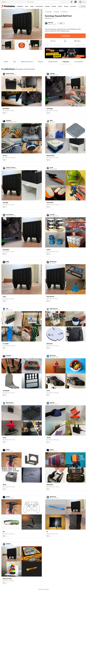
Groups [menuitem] (66, 6)
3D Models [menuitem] (20, 6)
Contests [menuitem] (47, 6)
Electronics (50, 155)
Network (50, 343)
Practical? (50, 202)
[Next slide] (40, 45)
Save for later (7, 578)
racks (48, 249)
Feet (4, 296)
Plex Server (50, 296)
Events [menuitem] (60, 6)
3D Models (49, 11)
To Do (48, 437)
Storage (5, 202)
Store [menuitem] (26, 6)
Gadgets (57, 11)
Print (48, 390)
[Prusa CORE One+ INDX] (65, 53)
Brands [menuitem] (54, 6)
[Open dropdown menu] (84, 16)
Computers (64, 11)
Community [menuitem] (39, 6)
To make (6, 343)
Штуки (5, 155)
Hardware (50, 484)
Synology (6, 108)
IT (47, 531)
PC (4, 531)
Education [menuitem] (73, 6)
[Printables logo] (8, 6)
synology (50, 108)
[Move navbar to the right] (77, 6)
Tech (4, 437)
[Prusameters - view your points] (75, 2)
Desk (4, 484)
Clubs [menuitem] (32, 6)
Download (66, 36)
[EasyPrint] (71, 1)
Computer (6, 390)
